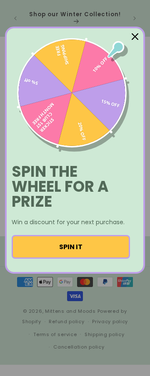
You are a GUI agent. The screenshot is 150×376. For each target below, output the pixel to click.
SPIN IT (70, 247)
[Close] (135, 37)
